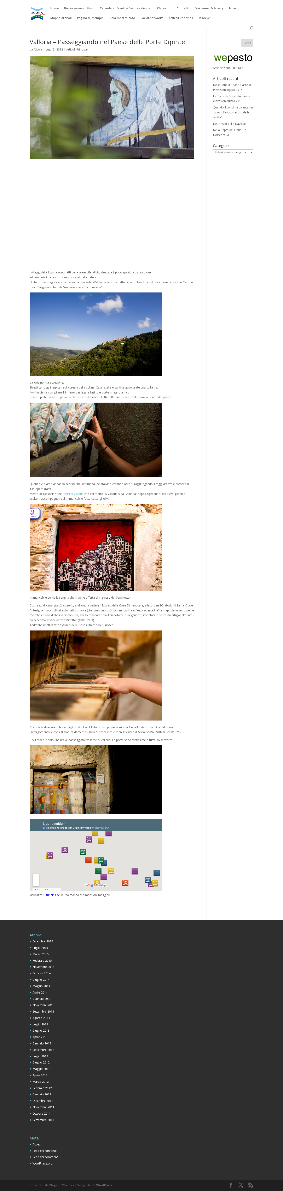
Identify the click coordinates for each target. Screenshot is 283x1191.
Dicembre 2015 (43, 941)
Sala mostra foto (122, 18)
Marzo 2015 (41, 954)
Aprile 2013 (40, 1037)
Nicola (38, 49)
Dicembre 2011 (43, 1101)
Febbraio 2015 (42, 960)
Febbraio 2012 (42, 1088)
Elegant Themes (61, 1185)
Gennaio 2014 (42, 999)
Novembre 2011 (43, 1107)
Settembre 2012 (43, 1050)
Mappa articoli (61, 18)
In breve (204, 18)
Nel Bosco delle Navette (229, 124)
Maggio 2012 (41, 1069)
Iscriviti (234, 8)
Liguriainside (51, 895)
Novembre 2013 (43, 1005)
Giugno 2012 (41, 1062)
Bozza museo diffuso (79, 8)
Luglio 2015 (40, 948)
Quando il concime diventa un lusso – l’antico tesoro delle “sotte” (233, 112)
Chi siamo (164, 8)
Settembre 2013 (43, 1011)
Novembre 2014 (43, 967)
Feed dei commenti (45, 1157)
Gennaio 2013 (42, 1043)
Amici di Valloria (73, 494)
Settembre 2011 (43, 1120)
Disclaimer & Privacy (209, 8)
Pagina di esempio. (90, 18)
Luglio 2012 (40, 1056)
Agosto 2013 (41, 1018)
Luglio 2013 (40, 1024)
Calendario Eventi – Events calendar (126, 8)
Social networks (151, 18)
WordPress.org (42, 1163)
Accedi (37, 1144)
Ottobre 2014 (42, 973)
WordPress (104, 1185)
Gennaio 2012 (42, 1094)
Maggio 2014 (41, 986)
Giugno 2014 (41, 980)
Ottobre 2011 (42, 1113)
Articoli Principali (181, 18)
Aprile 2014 (40, 992)
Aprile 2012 (40, 1075)
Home (54, 8)
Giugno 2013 (41, 1030)
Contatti (183, 8)
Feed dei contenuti (45, 1151)
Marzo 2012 (41, 1082)
